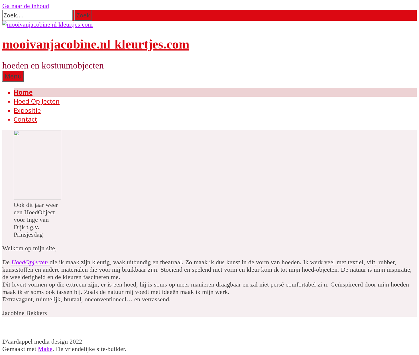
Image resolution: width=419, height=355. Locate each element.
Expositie (27, 110)
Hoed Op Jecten (37, 101)
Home (23, 92)
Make (45, 348)
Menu (13, 76)
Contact (25, 119)
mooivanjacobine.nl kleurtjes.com (95, 44)
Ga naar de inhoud (25, 5)
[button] (83, 15)
